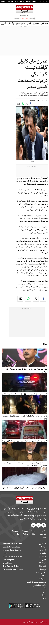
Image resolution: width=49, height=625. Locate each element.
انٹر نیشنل (42, 556)
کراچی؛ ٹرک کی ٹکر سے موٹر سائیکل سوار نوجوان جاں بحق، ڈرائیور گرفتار (24, 440)
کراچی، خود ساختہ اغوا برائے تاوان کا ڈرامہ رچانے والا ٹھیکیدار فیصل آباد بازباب (25, 417)
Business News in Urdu (12, 556)
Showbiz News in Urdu (12, 543)
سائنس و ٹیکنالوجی (39, 585)
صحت (44, 575)
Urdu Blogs (7, 563)
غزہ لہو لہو (42, 550)
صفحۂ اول (44, 23)
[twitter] (36, 299)
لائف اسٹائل (42, 566)
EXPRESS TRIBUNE (7, 1)
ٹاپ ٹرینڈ (43, 569)
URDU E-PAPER (19, 1)
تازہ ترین (36, 23)
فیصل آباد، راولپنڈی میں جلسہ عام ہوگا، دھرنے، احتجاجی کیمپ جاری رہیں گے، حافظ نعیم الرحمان (25, 464)
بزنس (44, 591)
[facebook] (43, 299)
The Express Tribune (12, 566)
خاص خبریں (20, 23)
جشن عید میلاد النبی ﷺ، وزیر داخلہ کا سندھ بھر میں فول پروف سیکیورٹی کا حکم (26, 370)
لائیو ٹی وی (25, 18)
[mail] (20, 299)
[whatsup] (28, 299)
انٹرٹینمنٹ (42, 563)
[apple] (32, 606)
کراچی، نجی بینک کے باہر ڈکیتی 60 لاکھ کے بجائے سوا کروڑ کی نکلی (24, 394)
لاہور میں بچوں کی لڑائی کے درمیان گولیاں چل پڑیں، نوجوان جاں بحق (24, 487)
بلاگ (44, 588)
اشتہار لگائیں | (18, 18)
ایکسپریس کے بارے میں (42, 534)
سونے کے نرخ (42, 579)
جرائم (44, 598)
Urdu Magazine (9, 559)
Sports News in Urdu (11, 546)
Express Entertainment (13, 569)
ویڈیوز (44, 595)
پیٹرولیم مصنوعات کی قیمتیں (36, 582)
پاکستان (11, 23)
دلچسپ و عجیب (40, 572)
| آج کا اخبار (31, 18)
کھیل (29, 23)
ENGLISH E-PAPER (31, 1)
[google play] (16, 606)
